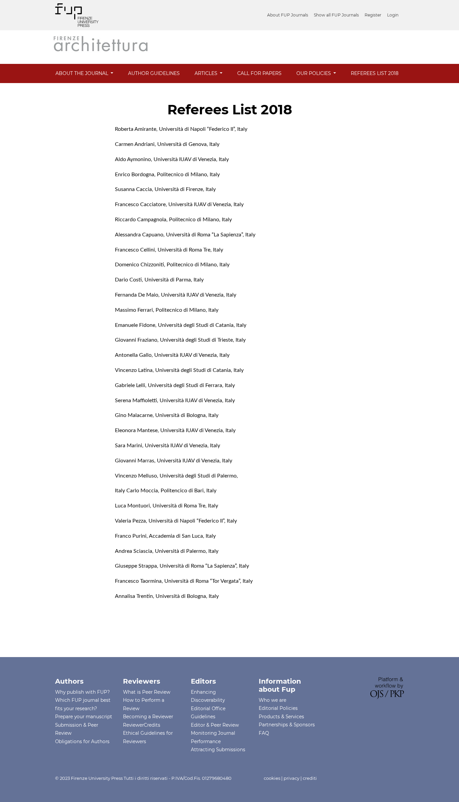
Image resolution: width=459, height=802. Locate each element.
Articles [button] (207, 73)
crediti (310, 778)
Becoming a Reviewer (148, 716)
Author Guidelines (154, 73)
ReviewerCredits (141, 725)
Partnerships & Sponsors (287, 724)
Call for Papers (259, 73)
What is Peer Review (146, 692)
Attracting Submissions (218, 749)
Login (393, 14)
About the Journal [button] (82, 73)
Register (373, 14)
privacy (291, 778)
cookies (272, 778)
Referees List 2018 (375, 73)
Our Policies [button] (314, 73)
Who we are (272, 700)
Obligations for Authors (82, 741)
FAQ (264, 733)
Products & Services (281, 716)
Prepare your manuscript (83, 716)
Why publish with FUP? (82, 692)
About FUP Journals (287, 14)
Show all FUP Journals (336, 14)
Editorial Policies (278, 708)
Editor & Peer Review (215, 725)
